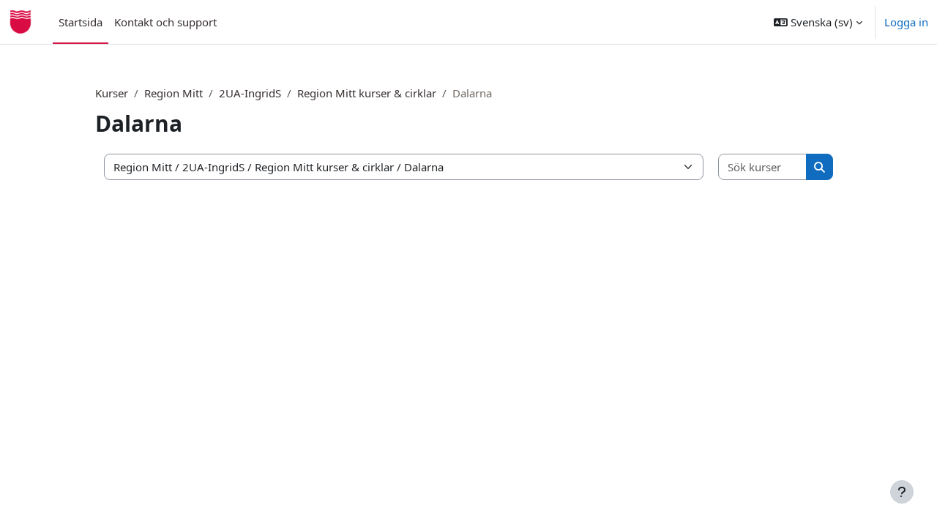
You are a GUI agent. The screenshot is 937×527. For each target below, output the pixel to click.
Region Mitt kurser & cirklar (366, 93)
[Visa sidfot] (902, 492)
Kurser (111, 93)
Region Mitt (173, 93)
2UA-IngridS (250, 93)
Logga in (906, 22)
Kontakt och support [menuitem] (165, 22)
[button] (818, 22)
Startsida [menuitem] (80, 22)
